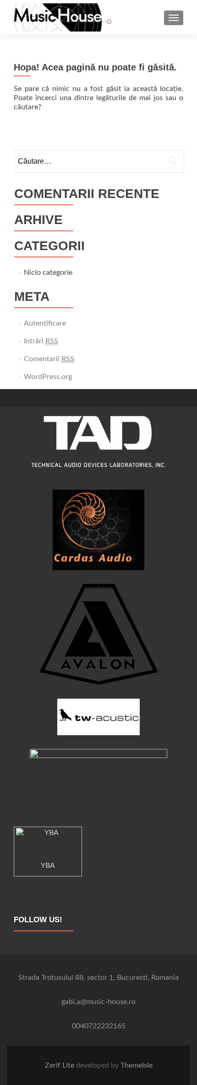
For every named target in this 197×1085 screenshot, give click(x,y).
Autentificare (45, 323)
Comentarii (49, 359)
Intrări (41, 341)
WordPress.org (48, 376)
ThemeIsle (136, 1065)
